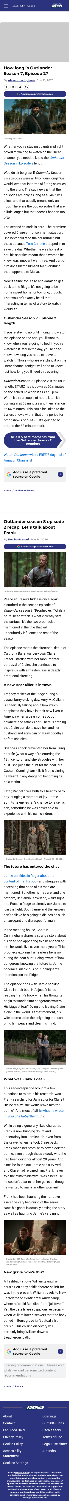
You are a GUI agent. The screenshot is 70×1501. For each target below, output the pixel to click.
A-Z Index (49, 1451)
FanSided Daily (14, 1430)
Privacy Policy (13, 1437)
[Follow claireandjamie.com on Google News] (60, 474)
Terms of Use (52, 1437)
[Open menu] (6, 5)
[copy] (26, 87)
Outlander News (24, 490)
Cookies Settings (15, 1463)
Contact (9, 1423)
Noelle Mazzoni (18, 539)
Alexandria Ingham (21, 80)
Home (7, 490)
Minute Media (22, 1472)
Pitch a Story (51, 1430)
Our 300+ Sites (53, 1423)
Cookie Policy (13, 1444)
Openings (49, 1416)
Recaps (19, 1386)
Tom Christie (35, 244)
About (7, 1416)
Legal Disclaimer (54, 1444)
